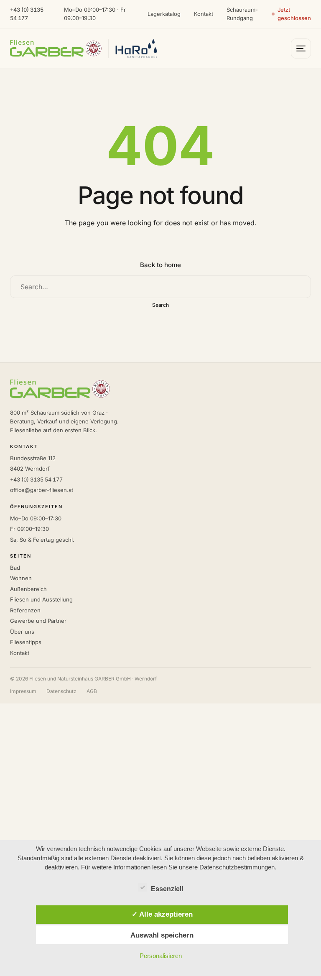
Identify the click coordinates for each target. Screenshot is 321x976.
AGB (92, 691)
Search (160, 305)
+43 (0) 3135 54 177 (26, 13)
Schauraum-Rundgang (242, 13)
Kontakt (203, 13)
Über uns (22, 631)
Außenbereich (28, 589)
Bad (15, 567)
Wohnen (21, 578)
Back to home (160, 265)
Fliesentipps (25, 642)
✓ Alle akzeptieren (162, 914)
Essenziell (167, 888)
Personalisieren (161, 955)
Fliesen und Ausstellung (41, 599)
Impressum (23, 691)
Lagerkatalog (164, 13)
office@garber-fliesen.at (41, 490)
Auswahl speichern (162, 935)
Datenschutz (61, 691)
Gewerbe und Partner (38, 620)
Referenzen (25, 610)
